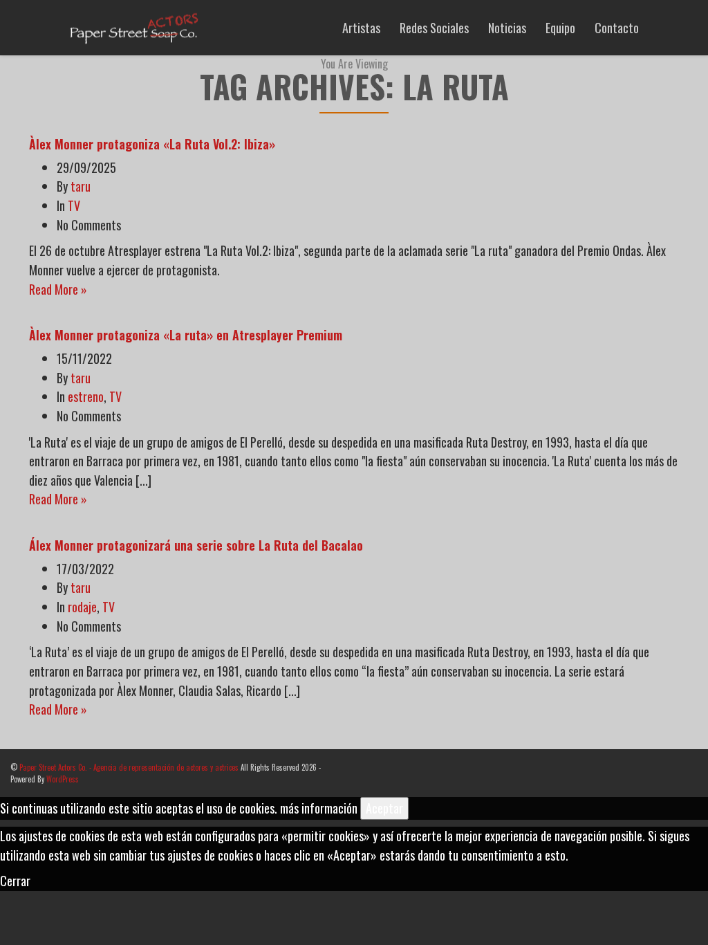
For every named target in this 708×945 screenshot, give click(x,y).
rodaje (82, 607)
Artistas (361, 28)
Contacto (617, 28)
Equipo (560, 28)
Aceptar (384, 808)
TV (74, 205)
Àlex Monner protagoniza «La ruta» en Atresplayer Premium (185, 335)
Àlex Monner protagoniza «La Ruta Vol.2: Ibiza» (152, 144)
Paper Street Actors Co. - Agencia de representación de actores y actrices (129, 767)
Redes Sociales (434, 28)
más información (318, 808)
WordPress (62, 779)
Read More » (58, 289)
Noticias (507, 28)
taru (81, 186)
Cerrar (15, 881)
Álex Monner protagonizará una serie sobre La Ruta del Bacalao (196, 545)
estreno (86, 396)
